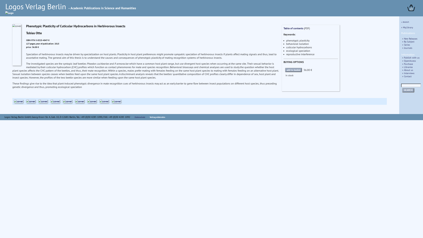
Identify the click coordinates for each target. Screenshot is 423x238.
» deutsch (405, 22)
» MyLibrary (407, 27)
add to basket (293, 70)
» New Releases (409, 38)
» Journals (407, 47)
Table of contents (293, 28)
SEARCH (408, 90)
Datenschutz (140, 117)
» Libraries (407, 67)
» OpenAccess (409, 60)
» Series (406, 44)
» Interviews (408, 73)
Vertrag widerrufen (157, 117)
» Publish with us (411, 57)
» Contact (407, 76)
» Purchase (407, 63)
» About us (407, 70)
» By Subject (408, 41)
